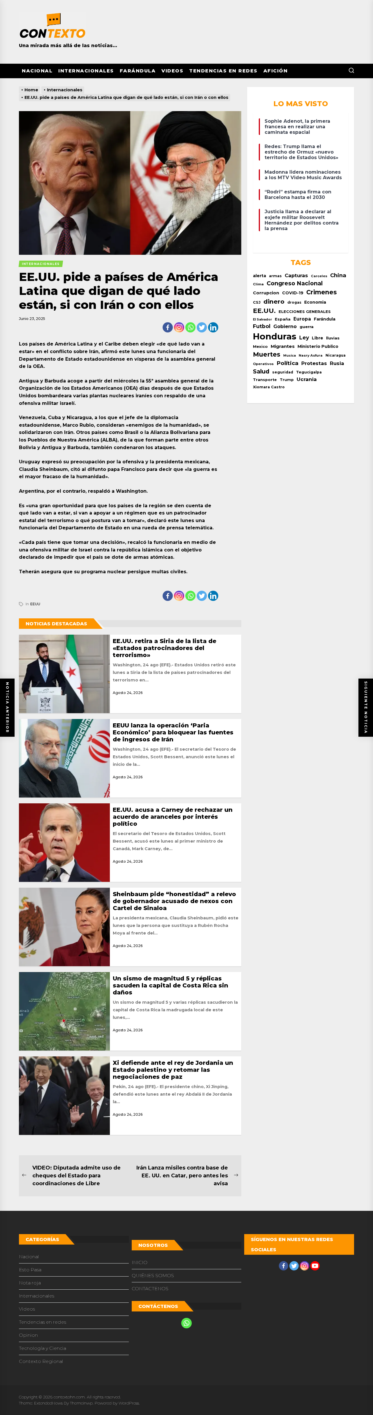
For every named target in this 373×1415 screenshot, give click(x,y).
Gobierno (285, 326)
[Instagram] (179, 327)
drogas (294, 302)
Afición (275, 71)
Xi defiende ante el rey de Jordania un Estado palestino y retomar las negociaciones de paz (173, 1069)
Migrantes (283, 346)
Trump (287, 380)
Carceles (319, 276)
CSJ (257, 302)
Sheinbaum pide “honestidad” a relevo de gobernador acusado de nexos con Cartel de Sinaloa (174, 901)
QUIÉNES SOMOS (153, 1275)
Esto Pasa (30, 1269)
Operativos (263, 364)
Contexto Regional (41, 1361)
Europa (302, 319)
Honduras (274, 336)
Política (287, 363)
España (283, 319)
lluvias (332, 338)
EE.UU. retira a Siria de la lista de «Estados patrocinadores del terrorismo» (164, 648)
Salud (261, 371)
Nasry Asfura (311, 355)
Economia (315, 302)
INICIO (139, 1262)
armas (275, 276)
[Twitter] (202, 327)
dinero (273, 301)
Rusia (337, 363)
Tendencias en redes (223, 71)
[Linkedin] (213, 327)
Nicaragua (336, 355)
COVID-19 (292, 293)
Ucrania (307, 379)
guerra (307, 326)
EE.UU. (264, 311)
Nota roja (30, 1283)
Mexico (260, 346)
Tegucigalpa (309, 372)
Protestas (314, 363)
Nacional (37, 71)
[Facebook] (168, 327)
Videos (172, 71)
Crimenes (321, 292)
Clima (258, 284)
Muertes (266, 354)
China (338, 275)
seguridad (282, 372)
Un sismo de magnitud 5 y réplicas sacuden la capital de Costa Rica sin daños (170, 985)
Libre (317, 338)
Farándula (138, 71)
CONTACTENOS (150, 1288)
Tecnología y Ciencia (42, 1348)
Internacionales (86, 71)
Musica (289, 355)
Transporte (265, 380)
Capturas (296, 275)
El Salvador (262, 319)
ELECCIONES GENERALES (305, 311)
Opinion (28, 1335)
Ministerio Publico (318, 346)
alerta (259, 275)
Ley (304, 337)
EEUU (35, 604)
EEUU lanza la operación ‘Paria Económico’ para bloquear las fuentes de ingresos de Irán (173, 732)
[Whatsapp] (190, 327)
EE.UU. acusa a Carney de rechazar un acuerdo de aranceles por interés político (173, 816)
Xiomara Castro (269, 387)
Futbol (261, 326)
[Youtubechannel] (315, 1265)
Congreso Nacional (295, 283)
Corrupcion (266, 293)
